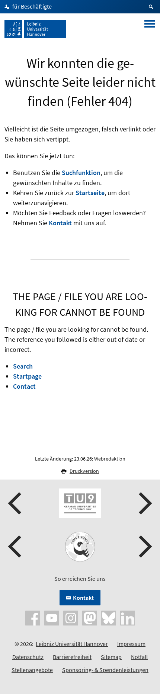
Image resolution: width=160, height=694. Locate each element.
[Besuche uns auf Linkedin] (127, 617)
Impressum (131, 643)
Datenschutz (28, 656)
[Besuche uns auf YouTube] (52, 617)
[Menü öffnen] (150, 29)
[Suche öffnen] (152, 7)
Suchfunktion (81, 172)
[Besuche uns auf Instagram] (71, 617)
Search (23, 366)
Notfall (139, 656)
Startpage (27, 376)
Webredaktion (109, 458)
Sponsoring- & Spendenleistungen (105, 670)
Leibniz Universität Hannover (72, 643)
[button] (15, 503)
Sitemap (111, 656)
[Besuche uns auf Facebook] (33, 617)
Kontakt (60, 223)
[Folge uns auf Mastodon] (89, 617)
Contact (24, 386)
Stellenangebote (32, 670)
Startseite (90, 192)
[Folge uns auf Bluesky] (108, 617)
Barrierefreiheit (72, 656)
